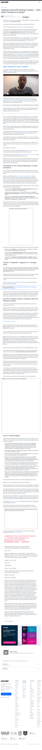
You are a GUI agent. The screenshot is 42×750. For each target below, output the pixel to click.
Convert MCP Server (16, 695)
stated (10, 105)
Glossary (31, 692)
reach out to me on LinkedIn (16, 532)
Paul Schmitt (31, 37)
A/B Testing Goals (16, 709)
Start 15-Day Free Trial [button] (6, 694)
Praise (16, 727)
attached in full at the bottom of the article (27, 154)
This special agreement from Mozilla (21, 54)
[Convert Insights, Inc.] (5, 2)
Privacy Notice (35, 744)
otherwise (32, 40)
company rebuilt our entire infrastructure (13, 282)
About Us (39, 691)
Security (38, 712)
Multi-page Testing (16, 702)
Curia (30, 548)
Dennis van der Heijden (9, 15)
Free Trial (17, 682)
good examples (6, 180)
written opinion (25, 131)
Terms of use (29, 744)
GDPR (38, 710)
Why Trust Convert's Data (39, 694)
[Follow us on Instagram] (8, 697)
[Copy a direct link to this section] (30, 67)
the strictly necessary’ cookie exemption (23, 176)
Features (16, 687)
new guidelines (31, 116)
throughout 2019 (22, 26)
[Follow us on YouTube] (5, 697)
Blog (2, 7)
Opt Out (39, 744)
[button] (39, 2)
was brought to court (32, 150)
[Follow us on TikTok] (6, 697)
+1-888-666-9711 (9, 687)
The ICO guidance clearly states (9, 321)
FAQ (31, 697)
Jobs (38, 704)
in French (27, 40)
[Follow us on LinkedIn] (1, 697)
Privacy (5, 7)
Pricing (16, 688)
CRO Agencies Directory (24, 696)
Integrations (17, 715)
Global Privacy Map (38, 702)
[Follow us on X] (3, 697)
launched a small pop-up (15, 501)
